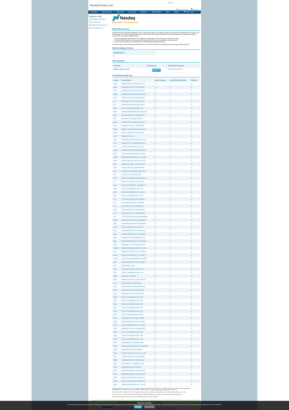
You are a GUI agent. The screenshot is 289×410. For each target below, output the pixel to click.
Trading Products (107, 12)
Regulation (144, 12)
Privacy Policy (149, 407)
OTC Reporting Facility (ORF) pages (160, 389)
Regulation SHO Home (99, 19)
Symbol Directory (183, 9)
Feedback (195, 9)
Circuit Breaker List (97, 28)
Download (156, 70)
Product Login (189, 12)
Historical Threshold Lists (99, 25)
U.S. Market (94, 12)
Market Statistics (157, 12)
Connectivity (132, 12)
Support (176, 12)
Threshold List (96, 22)
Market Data (120, 12)
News (167, 12)
